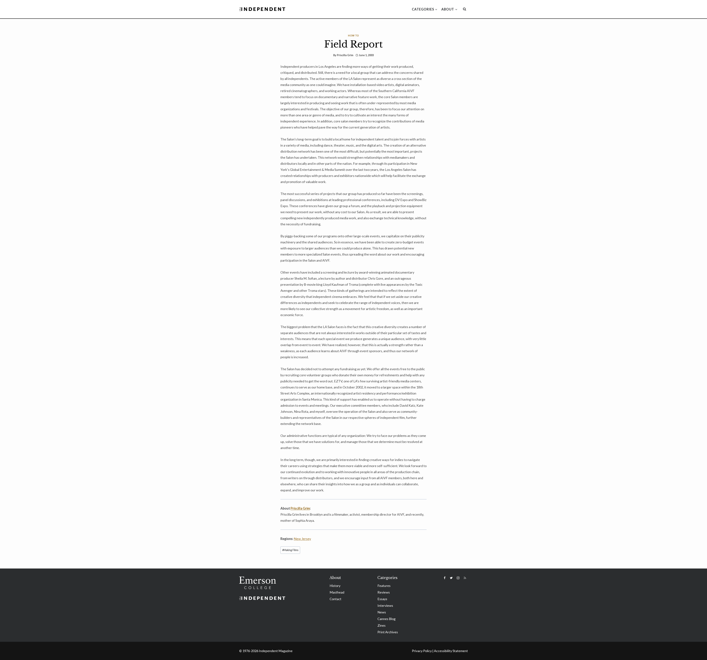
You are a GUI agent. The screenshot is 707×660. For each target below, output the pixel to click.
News (381, 612)
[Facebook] (445, 578)
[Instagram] (458, 578)
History (335, 586)
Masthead (337, 592)
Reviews (383, 592)
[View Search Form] (464, 9)
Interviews (385, 605)
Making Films (290, 550)
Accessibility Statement (451, 651)
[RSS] (465, 578)
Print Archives (387, 632)
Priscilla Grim (345, 55)
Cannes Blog (386, 619)
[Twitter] (451, 578)
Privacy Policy (422, 651)
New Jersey (302, 539)
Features (384, 586)
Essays (382, 599)
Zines (381, 625)
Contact (335, 599)
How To (353, 35)
